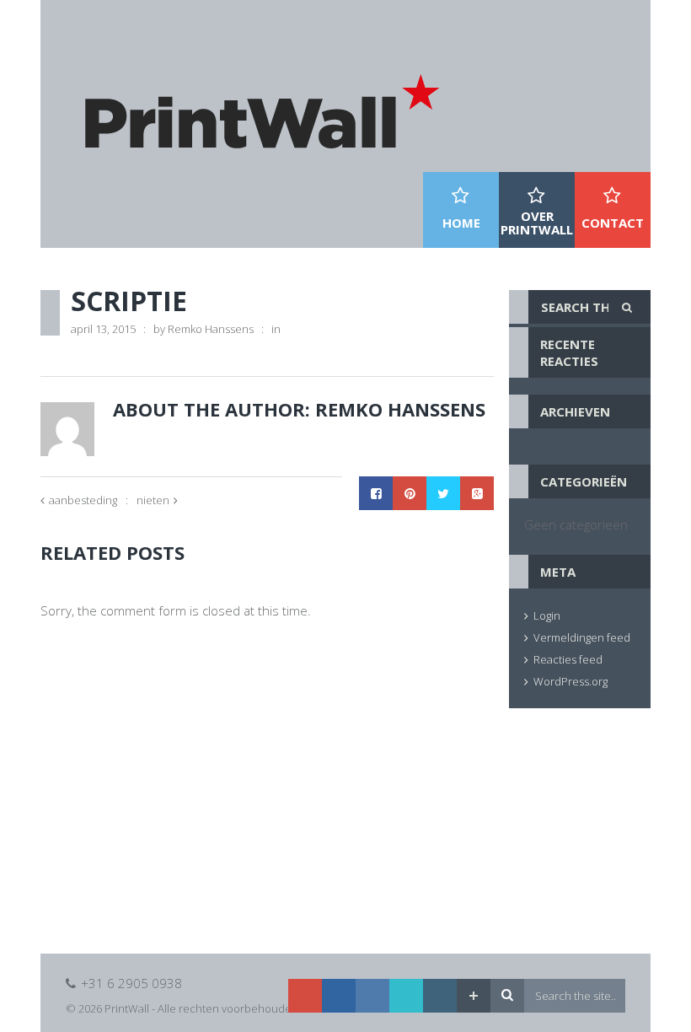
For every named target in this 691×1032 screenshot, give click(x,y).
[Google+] (305, 996)
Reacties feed (568, 659)
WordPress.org (570, 681)
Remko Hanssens (211, 328)
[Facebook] (372, 996)
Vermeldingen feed (581, 637)
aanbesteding (83, 500)
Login (546, 615)
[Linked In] (339, 996)
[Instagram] (440, 996)
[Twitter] (406, 996)
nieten (153, 500)
